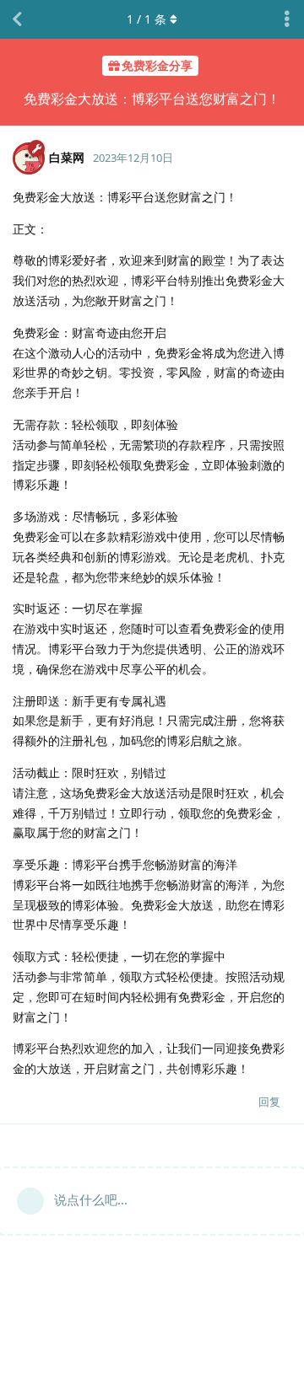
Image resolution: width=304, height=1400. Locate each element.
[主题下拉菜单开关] (287, 19)
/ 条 (146, 19)
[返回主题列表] (17, 19)
